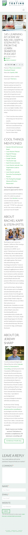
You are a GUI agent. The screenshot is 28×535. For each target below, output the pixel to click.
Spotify (12, 72)
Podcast (7, 58)
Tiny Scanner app (11, 160)
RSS (16, 72)
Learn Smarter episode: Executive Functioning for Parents (13, 174)
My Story (7, 530)
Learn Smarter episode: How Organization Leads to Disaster (14, 167)
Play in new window (15, 68)
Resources (9, 531)
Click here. (14, 79)
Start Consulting (17, 531)
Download (7, 70)
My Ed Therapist (11, 156)
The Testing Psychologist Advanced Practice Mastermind (13, 181)
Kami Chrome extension (13, 163)
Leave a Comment (10, 60)
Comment (8, 465)
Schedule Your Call (14, 441)
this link (14, 198)
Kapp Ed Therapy (11, 154)
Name (5, 486)
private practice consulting (12, 409)
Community (14, 530)
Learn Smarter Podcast (13, 151)
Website (6, 503)
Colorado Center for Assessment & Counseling (13, 366)
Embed (13, 70)
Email (5, 494)
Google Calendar (11, 158)
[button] (23, 10)
